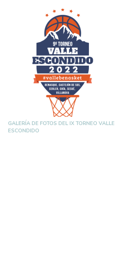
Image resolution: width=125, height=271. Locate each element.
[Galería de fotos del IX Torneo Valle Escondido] (62, 62)
